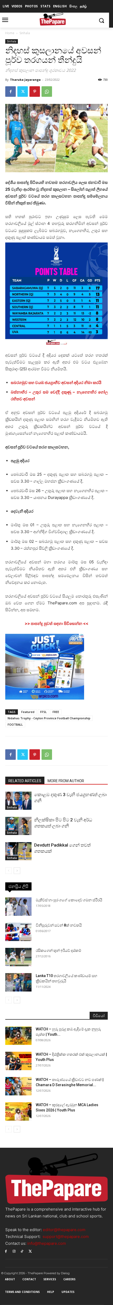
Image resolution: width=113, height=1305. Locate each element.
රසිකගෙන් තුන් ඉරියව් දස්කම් (58, 950)
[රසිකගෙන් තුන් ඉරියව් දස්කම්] (18, 957)
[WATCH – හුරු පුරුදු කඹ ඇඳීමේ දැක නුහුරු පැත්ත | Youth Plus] (18, 1035)
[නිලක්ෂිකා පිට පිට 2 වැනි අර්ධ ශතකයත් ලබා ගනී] (18, 826)
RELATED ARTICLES (24, 781)
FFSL (43, 712)
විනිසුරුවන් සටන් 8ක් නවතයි (59, 925)
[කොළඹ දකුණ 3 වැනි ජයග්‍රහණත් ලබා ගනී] (18, 801)
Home (9, 33)
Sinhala (24, 33)
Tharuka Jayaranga (25, 80)
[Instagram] (14, 1251)
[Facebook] (10, 91)
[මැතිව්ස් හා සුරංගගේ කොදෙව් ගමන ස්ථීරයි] (18, 906)
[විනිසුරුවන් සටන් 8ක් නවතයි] (18, 932)
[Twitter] (22, 91)
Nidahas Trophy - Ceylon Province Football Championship (49, 718)
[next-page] (17, 870)
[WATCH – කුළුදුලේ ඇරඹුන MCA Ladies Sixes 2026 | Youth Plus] (18, 1111)
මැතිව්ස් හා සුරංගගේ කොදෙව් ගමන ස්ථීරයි (69, 900)
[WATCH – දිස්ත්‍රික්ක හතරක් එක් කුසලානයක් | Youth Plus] (18, 1061)
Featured (27, 712)
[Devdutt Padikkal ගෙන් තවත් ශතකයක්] (18, 851)
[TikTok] (22, 1251)
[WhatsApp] (47, 91)
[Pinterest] (34, 91)
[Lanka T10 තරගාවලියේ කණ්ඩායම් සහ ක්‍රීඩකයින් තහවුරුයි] (18, 982)
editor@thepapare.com (64, 1229)
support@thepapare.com (66, 1236)
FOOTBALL (15, 724)
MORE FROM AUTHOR (66, 781)
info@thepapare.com (46, 1243)
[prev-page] (8, 870)
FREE (56, 712)
